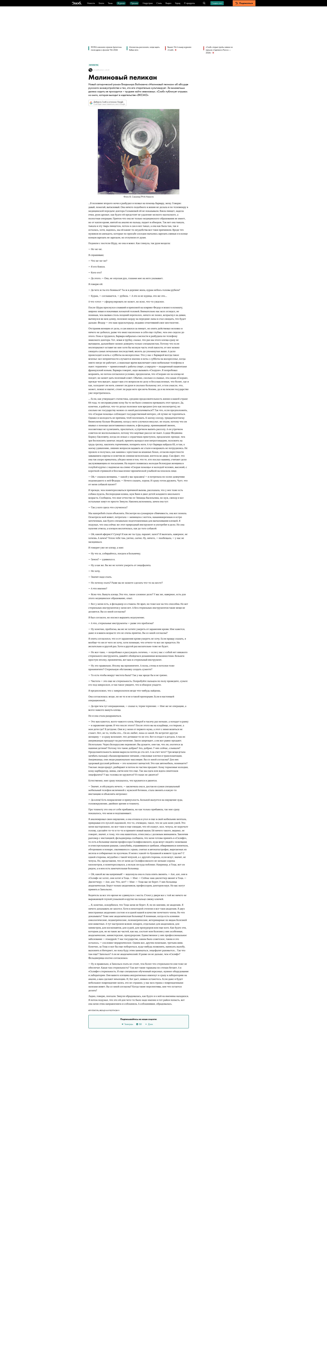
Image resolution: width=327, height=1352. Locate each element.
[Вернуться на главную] (77, 3)
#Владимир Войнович (109, 1010)
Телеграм (128, 1024)
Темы (110, 3)
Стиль (159, 3)
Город (177, 3)
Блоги (101, 3)
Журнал (121, 3)
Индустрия (148, 3)
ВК (140, 1024)
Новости (91, 3)
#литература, (94, 1010)
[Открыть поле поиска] (204, 3)
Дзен (150, 1024)
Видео (168, 3)
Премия (134, 3)
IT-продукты (189, 3)
